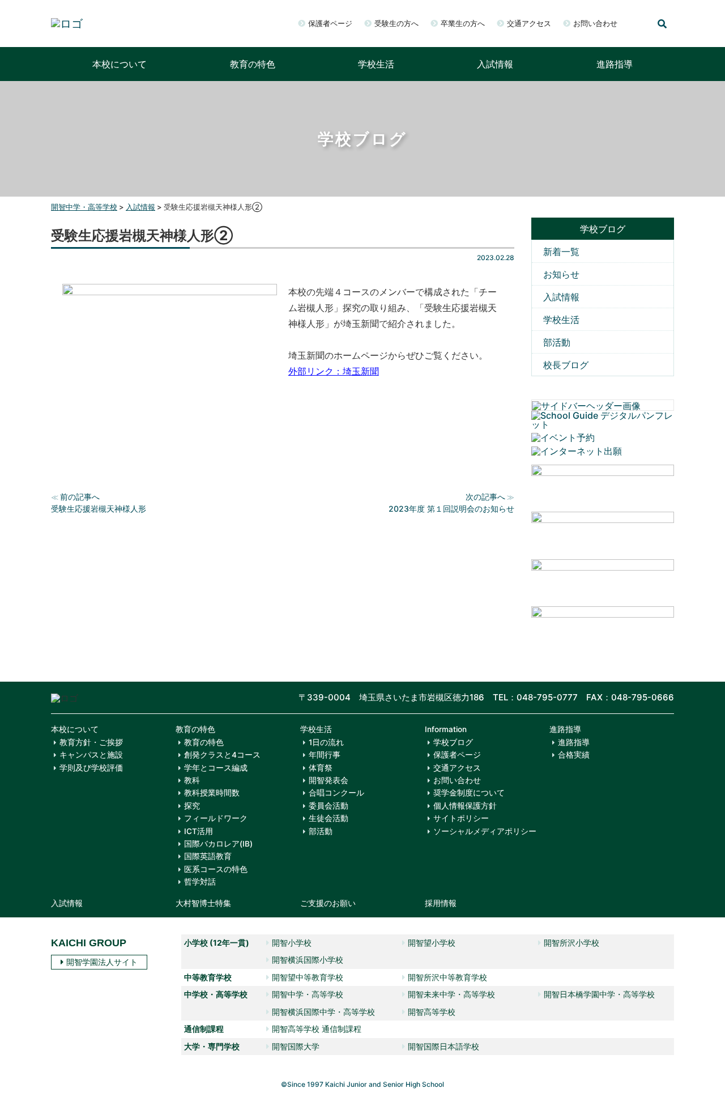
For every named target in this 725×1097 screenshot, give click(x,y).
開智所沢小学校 (571, 942)
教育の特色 (252, 64)
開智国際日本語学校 (443, 1046)
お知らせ (561, 274)
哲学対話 (200, 881)
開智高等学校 (431, 1012)
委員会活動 (328, 805)
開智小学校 (292, 942)
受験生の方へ (396, 23)
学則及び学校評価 (91, 767)
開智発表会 (328, 780)
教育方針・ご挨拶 (91, 742)
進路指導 (614, 64)
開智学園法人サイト (102, 962)
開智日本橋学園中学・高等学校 (599, 994)
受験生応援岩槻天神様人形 (98, 508)
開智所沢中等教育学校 (447, 977)
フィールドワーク (216, 818)
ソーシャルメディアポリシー (484, 831)
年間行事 (324, 754)
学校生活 (376, 64)
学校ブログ (453, 742)
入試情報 (495, 64)
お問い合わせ (595, 23)
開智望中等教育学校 (307, 977)
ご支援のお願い (328, 903)
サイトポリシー (461, 818)
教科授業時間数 (212, 792)
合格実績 (574, 754)
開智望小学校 (431, 942)
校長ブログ (565, 365)
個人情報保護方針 (465, 805)
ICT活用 (198, 831)
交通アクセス (529, 23)
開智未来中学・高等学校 (451, 994)
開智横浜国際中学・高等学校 (323, 1012)
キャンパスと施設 (91, 754)
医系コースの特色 (216, 869)
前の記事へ (80, 496)
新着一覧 (561, 251)
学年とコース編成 (216, 767)
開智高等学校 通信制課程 (316, 1029)
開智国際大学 (295, 1046)
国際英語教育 (208, 856)
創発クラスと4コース (222, 754)
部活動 (556, 342)
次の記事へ (485, 496)
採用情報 (441, 903)
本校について (119, 64)
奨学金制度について (469, 792)
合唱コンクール (336, 792)
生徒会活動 (328, 818)
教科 (192, 780)
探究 (192, 805)
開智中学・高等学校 (307, 994)
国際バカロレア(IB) (218, 843)
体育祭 (320, 767)
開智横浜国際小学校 (307, 959)
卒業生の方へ (463, 23)
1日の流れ (326, 742)
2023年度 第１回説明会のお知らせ (451, 508)
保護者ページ (330, 23)
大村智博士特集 (203, 903)
